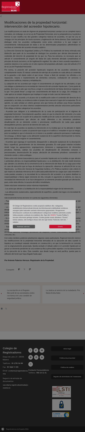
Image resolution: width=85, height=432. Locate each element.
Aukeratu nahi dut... (24, 226)
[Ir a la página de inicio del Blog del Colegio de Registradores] (11, 6)
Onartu (60, 226)
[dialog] (42, 216)
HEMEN (53, 215)
